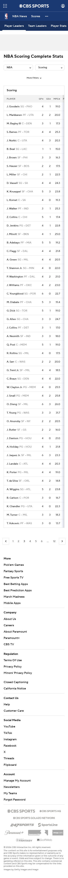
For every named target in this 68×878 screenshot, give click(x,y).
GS (47, 99)
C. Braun (12, 378)
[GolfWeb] (44, 840)
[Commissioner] (38, 831)
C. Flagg (11, 251)
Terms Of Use (13, 660)
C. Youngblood (15, 293)
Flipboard (10, 765)
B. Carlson (12, 498)
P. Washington (15, 276)
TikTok (8, 733)
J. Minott (12, 234)
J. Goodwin (13, 106)
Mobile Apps (12, 603)
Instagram (10, 739)
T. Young (11, 412)
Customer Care (14, 711)
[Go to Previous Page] (6, 541)
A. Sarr (10, 361)
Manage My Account (17, 780)
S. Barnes (12, 132)
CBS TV (9, 644)
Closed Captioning (16, 682)
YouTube (9, 726)
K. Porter (12, 472)
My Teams (10, 793)
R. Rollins (12, 353)
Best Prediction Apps (18, 590)
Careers (9, 625)
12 (54, 541)
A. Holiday (12, 447)
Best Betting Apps (16, 584)
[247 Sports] (22, 824)
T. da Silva (12, 481)
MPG (56, 99)
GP (40, 99)
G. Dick (11, 310)
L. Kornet (12, 200)
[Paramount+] (14, 832)
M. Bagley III (14, 123)
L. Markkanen (14, 115)
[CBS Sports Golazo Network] (34, 817)
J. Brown (12, 157)
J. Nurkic (12, 140)
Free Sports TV (13, 577)
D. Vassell (12, 183)
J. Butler (11, 429)
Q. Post (11, 344)
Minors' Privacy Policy (18, 673)
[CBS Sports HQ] (50, 810)
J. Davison (12, 438)
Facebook (10, 746)
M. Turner (12, 515)
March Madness (14, 597)
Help (7, 704)
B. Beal (11, 149)
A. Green (12, 259)
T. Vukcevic (13, 523)
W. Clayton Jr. (14, 387)
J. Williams (13, 285)
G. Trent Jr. (13, 370)
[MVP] (57, 831)
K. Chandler (13, 506)
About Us (10, 619)
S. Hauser (12, 166)
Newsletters (12, 787)
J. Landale (12, 464)
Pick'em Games (14, 565)
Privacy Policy (13, 666)
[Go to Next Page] (62, 541)
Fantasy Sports (13, 571)
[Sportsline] (48, 824)
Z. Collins (12, 217)
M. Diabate (13, 302)
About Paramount (15, 631)
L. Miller (11, 174)
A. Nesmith (13, 336)
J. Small (11, 395)
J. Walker (12, 208)
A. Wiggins (13, 489)
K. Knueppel (14, 191)
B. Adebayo (13, 242)
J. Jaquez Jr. (13, 455)
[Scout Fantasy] (24, 840)
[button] (5, 6)
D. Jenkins (12, 225)
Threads (9, 758)
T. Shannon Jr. (14, 268)
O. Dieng (12, 404)
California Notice (15, 688)
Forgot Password (15, 799)
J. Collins (12, 327)
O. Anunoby (13, 421)
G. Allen (11, 319)
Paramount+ (12, 638)
